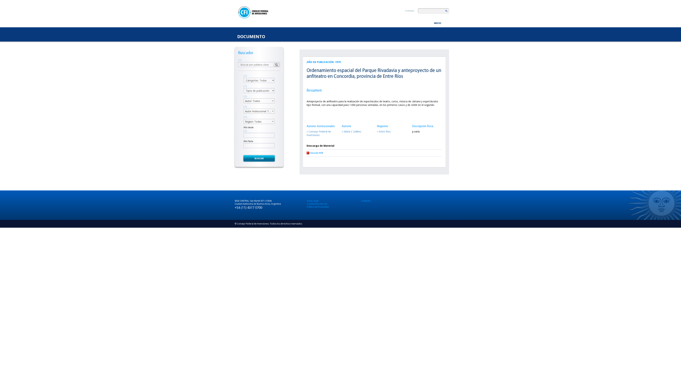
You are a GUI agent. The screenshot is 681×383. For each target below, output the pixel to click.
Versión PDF (316, 152)
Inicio (437, 23)
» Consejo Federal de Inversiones (319, 133)
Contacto (409, 10)
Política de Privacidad (318, 206)
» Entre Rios (384, 131)
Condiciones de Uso (317, 203)
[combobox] (259, 100)
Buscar (259, 158)
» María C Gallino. (352, 131)
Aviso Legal (312, 200)
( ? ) (240, 60)
